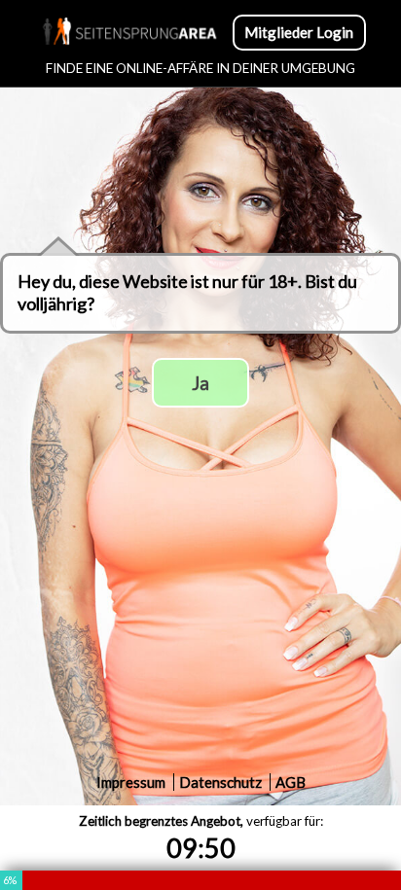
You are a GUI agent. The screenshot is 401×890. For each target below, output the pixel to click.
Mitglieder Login (298, 32)
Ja (200, 383)
